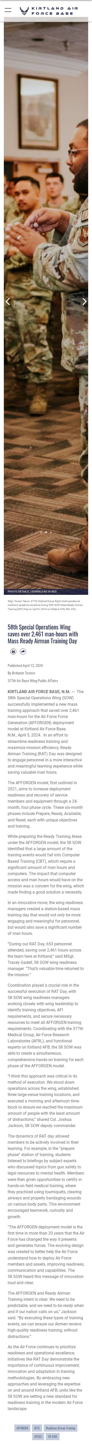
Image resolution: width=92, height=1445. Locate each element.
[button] (8, 11)
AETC (37, 1428)
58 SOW (52, 1436)
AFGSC (38, 1436)
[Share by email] (23, 651)
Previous (8, 301)
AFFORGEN (22, 1428)
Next (84, 301)
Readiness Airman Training (60, 1428)
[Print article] (13, 651)
